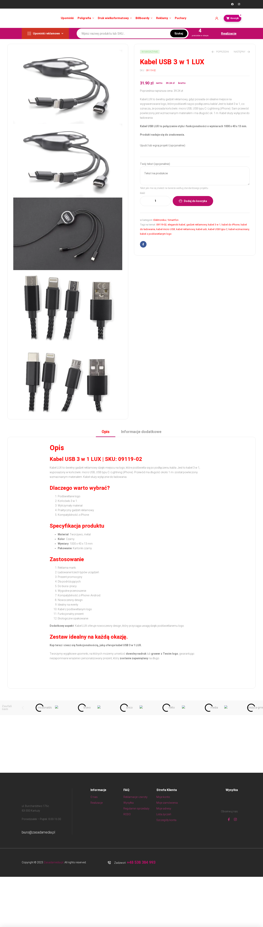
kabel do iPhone (231, 224)
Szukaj (178, 33)
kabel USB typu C (217, 229)
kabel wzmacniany (239, 229)
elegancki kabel (176, 224)
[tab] (105, 433)
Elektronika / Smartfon (165, 220)
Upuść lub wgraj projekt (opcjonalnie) (162, 145)
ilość (142, 193)
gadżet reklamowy (196, 224)
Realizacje (228, 33)
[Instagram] (239, 4)
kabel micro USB (165, 229)
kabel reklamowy (185, 229)
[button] (22, 707)
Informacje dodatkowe (141, 431)
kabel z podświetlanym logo (156, 233)
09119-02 (161, 224)
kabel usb (201, 229)
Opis (106, 431)
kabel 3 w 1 (214, 224)
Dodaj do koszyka (195, 201)
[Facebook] (232, 4)
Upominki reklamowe (46, 33)
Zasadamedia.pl (53, 862)
